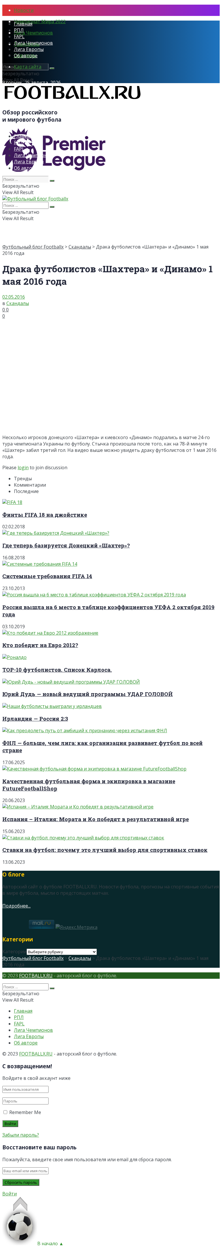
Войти (9, 1193)
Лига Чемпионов (33, 33)
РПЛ (19, 30)
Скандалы (80, 247)
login (23, 467)
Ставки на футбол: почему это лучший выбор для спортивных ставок (105, 849)
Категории (14, 951)
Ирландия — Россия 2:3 (35, 718)
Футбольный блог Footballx (33, 247)
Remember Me (25, 1112)
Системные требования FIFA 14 (47, 576)
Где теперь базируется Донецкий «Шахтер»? (66, 545)
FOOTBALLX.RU (36, 975)
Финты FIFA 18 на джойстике (44, 514)
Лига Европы (29, 49)
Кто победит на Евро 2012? (40, 645)
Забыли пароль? (20, 1135)
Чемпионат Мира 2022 (40, 21)
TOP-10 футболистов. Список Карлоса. (57, 669)
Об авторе (26, 55)
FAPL (19, 36)
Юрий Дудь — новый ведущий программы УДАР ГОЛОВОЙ (87, 693)
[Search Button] (52, 68)
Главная (23, 24)
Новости (24, 10)
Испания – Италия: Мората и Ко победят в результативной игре (95, 819)
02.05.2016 (13, 297)
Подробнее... (16, 906)
